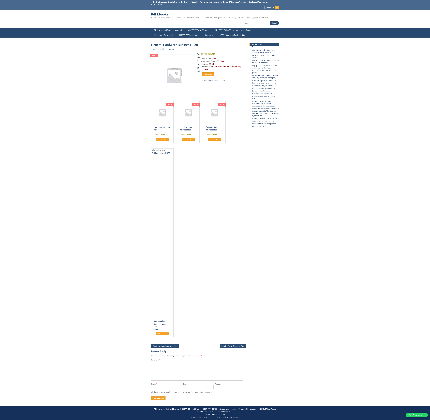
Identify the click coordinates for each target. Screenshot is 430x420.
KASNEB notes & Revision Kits (232, 35)
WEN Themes (234, 417)
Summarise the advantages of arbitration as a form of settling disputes (263, 96)
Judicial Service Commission (262, 91)
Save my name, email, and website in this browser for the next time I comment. (183, 392)
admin (171, 49)
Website (218, 384)
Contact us (209, 35)
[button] (417, 415)
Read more (161, 333)
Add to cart (208, 74)
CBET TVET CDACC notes (198, 30)
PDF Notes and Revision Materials (168, 30)
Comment (155, 360)
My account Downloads (163, 35)
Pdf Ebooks (159, 14)
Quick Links (270, 8)
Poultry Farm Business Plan (232, 346)
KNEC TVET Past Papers (189, 35)
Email (185, 384)
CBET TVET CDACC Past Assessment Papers (233, 30)
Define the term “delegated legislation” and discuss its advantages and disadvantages (263, 103)
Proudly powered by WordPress (202, 417)
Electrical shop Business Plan (165, 346)
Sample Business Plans (216, 80)
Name (154, 384)
